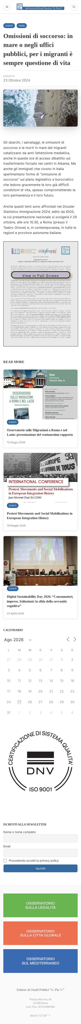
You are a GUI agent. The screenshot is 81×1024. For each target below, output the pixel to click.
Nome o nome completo (19, 832)
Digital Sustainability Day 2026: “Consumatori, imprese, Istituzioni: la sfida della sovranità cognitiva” (40, 601)
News (22, 25)
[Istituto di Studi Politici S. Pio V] (40, 7)
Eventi (9, 25)
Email (6, 846)
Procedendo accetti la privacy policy (33, 860)
